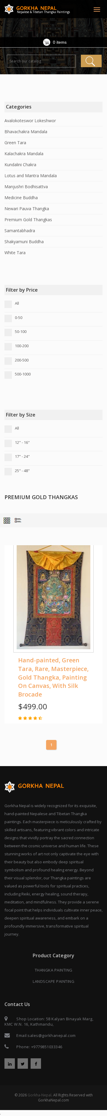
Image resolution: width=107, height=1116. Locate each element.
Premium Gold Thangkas (28, 219)
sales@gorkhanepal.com (52, 1035)
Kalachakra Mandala (23, 153)
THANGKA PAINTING (54, 970)
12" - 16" (22, 442)
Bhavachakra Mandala (25, 131)
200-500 (22, 360)
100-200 (22, 345)
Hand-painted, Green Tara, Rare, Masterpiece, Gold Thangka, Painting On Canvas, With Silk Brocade (53, 677)
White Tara (15, 252)
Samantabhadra (19, 230)
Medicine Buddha (21, 197)
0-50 (18, 317)
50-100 (20, 331)
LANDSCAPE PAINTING (53, 981)
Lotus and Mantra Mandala (30, 175)
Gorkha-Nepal (39, 1095)
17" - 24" (22, 456)
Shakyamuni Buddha (24, 241)
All (17, 303)
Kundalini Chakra (20, 164)
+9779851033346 (46, 1046)
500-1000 (23, 374)
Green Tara (15, 142)
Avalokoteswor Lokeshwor (30, 120)
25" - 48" (22, 470)
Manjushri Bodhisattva (26, 186)
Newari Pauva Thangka (26, 208)
